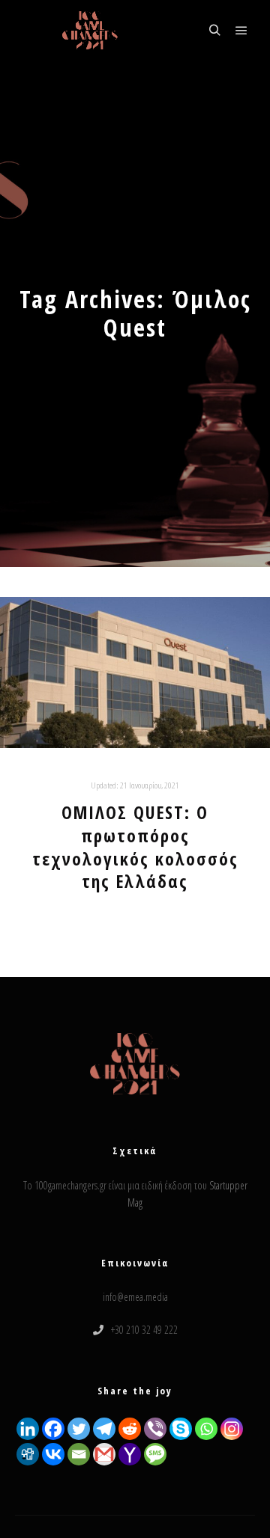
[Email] (79, 1454)
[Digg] (27, 1454)
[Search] (214, 30)
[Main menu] (241, 30)
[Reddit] (129, 1429)
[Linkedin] (27, 1429)
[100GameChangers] (90, 30)
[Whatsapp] (206, 1429)
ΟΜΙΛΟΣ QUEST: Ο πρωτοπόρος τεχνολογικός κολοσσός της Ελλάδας (135, 846)
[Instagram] (231, 1429)
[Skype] (181, 1429)
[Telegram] (104, 1429)
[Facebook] (53, 1429)
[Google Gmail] (104, 1454)
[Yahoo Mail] (129, 1454)
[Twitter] (79, 1429)
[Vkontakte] (53, 1454)
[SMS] (155, 1454)
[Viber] (155, 1429)
